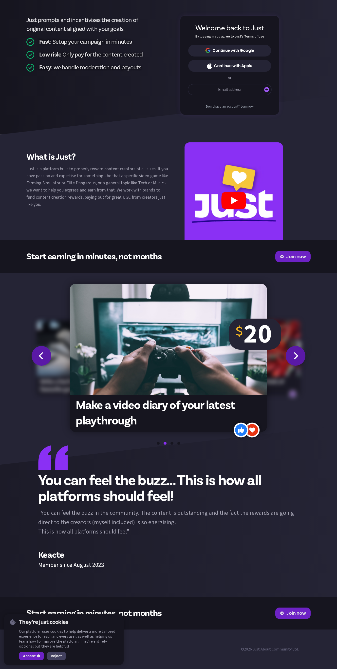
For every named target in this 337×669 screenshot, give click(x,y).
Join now (247, 107)
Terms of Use (254, 36)
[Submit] (266, 89)
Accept (29, 655)
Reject (56, 655)
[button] (233, 191)
